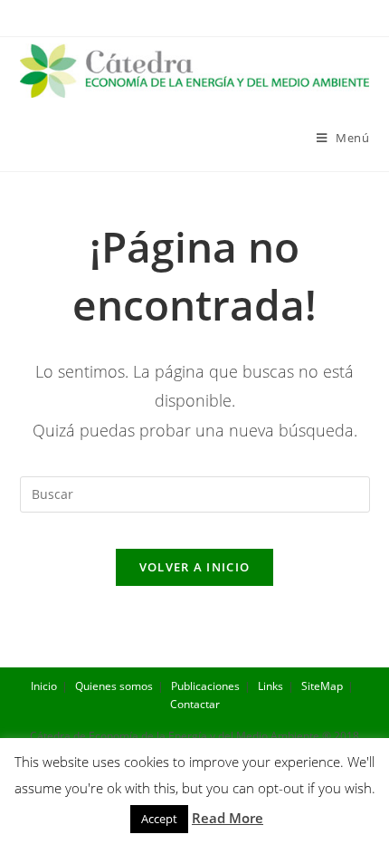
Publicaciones (205, 686)
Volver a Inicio (195, 567)
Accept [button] (159, 818)
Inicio (44, 686)
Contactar (195, 704)
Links (270, 686)
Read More (227, 818)
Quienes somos (114, 686)
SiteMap (322, 686)
